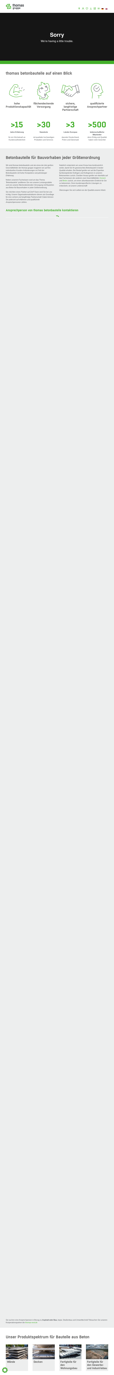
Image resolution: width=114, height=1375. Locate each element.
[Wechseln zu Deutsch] (103, 8)
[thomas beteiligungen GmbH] (15, 6)
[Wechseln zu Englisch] (106, 8)
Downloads (91, 8)
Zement (103, 178)
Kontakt (87, 8)
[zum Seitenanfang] (108, 1365)
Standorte (79, 8)
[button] (5, 1370)
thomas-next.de (31, 1322)
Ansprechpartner (83, 8)
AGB (95, 8)
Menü (99, 8)
